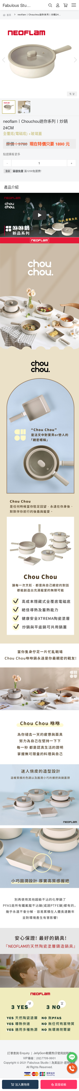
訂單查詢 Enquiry (18, 1053)
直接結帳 (60, 1084)
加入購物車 (22, 1084)
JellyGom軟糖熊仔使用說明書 (53, 1053)
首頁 (9, 14)
